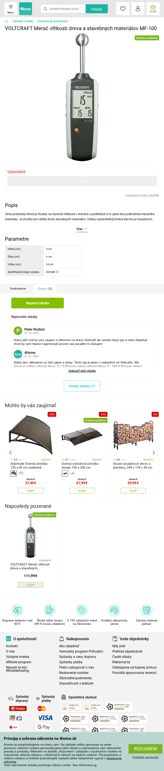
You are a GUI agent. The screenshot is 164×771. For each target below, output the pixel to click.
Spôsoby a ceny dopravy (77, 656)
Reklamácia (121, 662)
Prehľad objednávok (127, 651)
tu (95, 765)
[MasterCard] (41, 708)
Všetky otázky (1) (82, 386)
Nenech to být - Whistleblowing (17, 669)
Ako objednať (69, 646)
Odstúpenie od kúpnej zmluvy (134, 667)
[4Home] (8, 21)
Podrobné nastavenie (145, 757)
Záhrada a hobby (23, 21)
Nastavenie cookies (73, 672)
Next (153, 452)
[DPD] (13, 727)
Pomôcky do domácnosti (52, 21)
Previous (10, 452)
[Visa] (45, 717)
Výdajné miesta (17, 656)
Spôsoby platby (71, 662)
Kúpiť (82, 181)
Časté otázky (122, 656)
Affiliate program (18, 662)
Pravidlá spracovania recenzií (134, 672)
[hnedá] (14, 473)
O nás (10, 651)
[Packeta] (18, 708)
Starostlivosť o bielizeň (76, 683)
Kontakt (12, 646)
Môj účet (118, 646)
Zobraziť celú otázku (82, 371)
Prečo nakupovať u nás (76, 667)
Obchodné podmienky (75, 678)
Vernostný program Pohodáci (81, 651)
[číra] (21, 473)
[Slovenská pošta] (15, 717)
